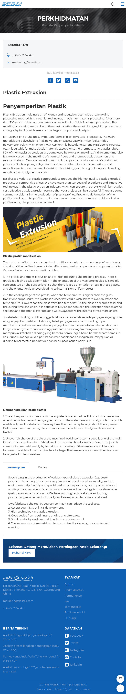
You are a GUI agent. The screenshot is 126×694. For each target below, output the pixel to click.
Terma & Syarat (63, 689)
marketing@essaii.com (27, 62)
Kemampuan (16, 467)
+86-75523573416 (23, 55)
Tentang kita (73, 606)
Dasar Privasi (44, 689)
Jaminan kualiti (75, 612)
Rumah (47, 25)
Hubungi (70, 618)
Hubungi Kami (21, 552)
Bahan (42, 467)
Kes (67, 601)
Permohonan (73, 595)
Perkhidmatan (74, 590)
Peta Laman (83, 689)
